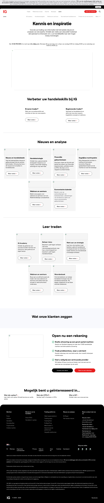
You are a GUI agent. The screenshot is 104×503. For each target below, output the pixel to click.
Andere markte (11, 428)
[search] (100, 11)
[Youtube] (87, 449)
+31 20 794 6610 (87, 420)
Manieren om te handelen (30, 412)
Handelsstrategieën (40, 16)
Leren (60, 11)
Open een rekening (90, 11)
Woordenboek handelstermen (68, 16)
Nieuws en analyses (69, 412)
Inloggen (98, 7)
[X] (83, 449)
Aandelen (9, 420)
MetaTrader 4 (48, 425)
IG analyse (53, 11)
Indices (8, 418)
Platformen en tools (37, 11)
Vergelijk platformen (50, 432)
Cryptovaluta (10, 425)
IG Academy (29, 16)
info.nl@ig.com (86, 422)
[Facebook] (79, 449)
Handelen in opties (30, 420)
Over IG (47, 11)
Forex (8, 416)
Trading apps (48, 418)
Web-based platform (50, 416)
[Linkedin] (91, 449)
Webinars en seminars (52, 16)
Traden (28, 11)
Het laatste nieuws (68, 418)
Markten (9, 412)
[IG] (5, 11)
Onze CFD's (28, 417)
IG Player (65, 416)
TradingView (48, 420)
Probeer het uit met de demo (86, 16)
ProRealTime (48, 423)
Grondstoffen (10, 423)
